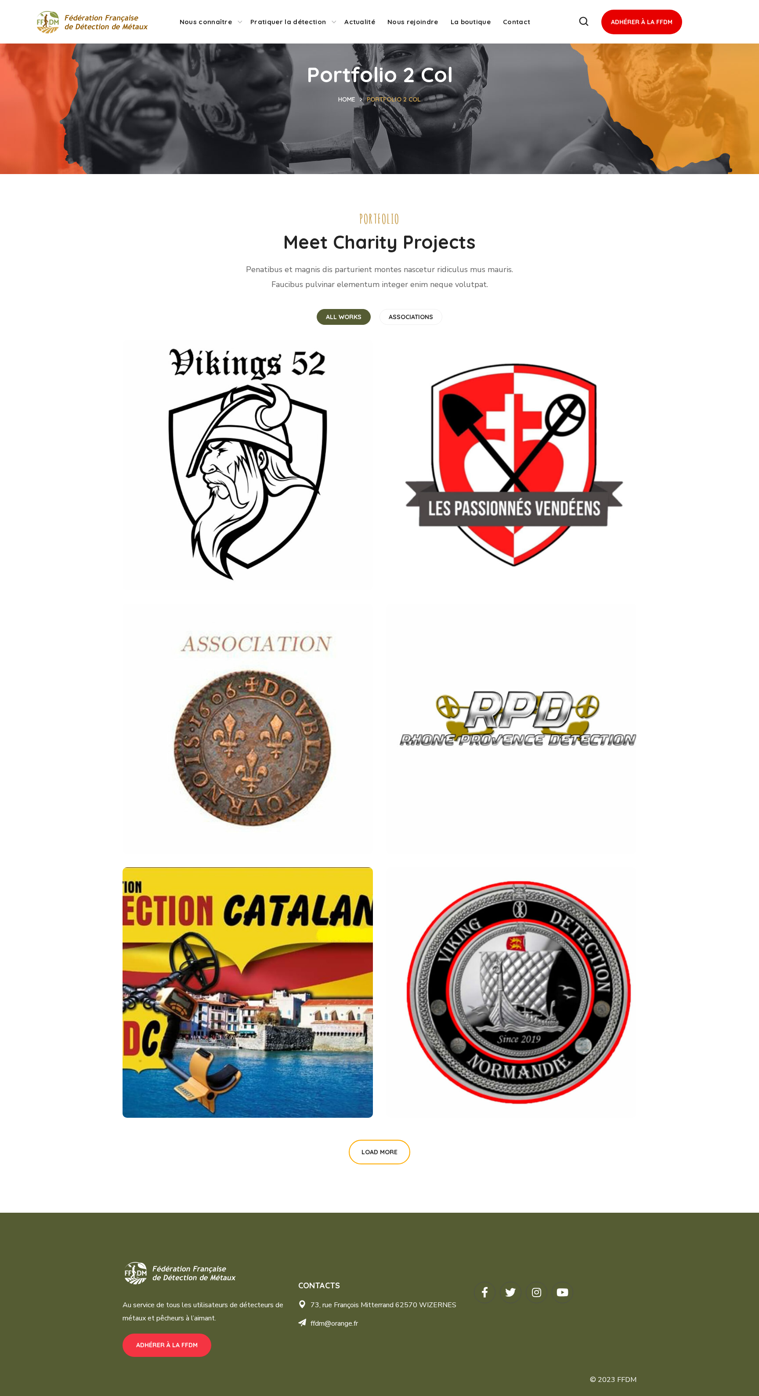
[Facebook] (484, 1292)
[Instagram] (536, 1292)
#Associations (169, 570)
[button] (583, 22)
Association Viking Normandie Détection (511, 1083)
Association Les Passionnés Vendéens (504, 555)
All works (343, 317)
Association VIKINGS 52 (203, 555)
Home (346, 99)
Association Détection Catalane (224, 1083)
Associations (411, 317)
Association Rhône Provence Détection (507, 819)
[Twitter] (510, 1292)
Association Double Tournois (217, 819)
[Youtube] (562, 1292)
